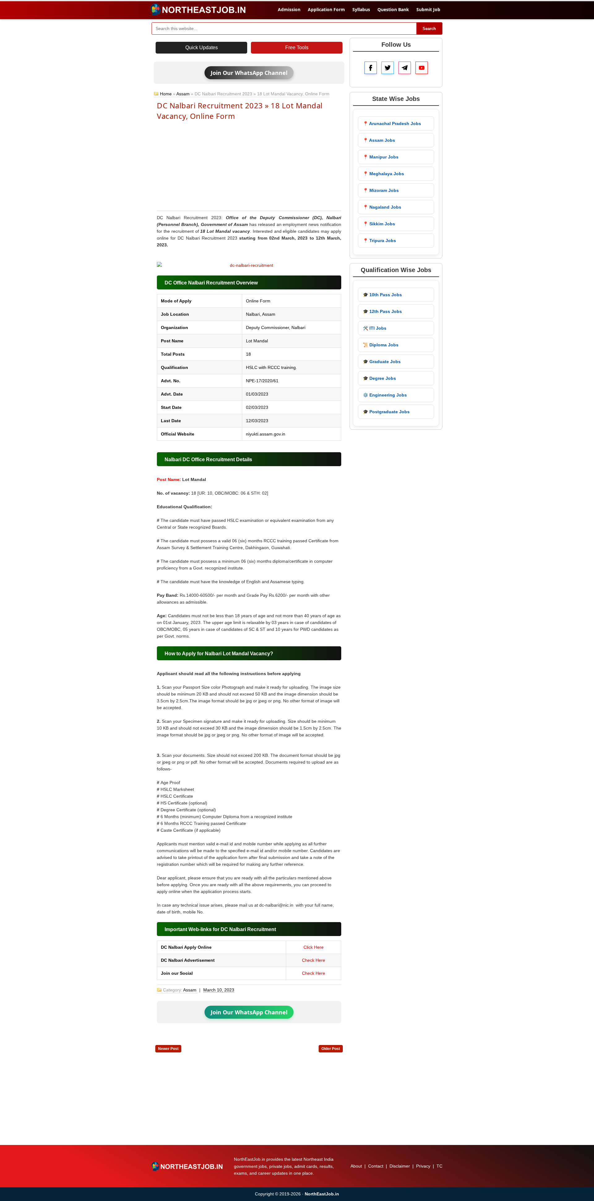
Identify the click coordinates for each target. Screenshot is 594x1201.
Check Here (313, 960)
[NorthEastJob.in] (188, 1166)
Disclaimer (400, 1166)
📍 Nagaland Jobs (382, 207)
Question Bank (393, 9)
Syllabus (361, 9)
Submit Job (428, 9)
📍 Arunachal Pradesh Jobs (392, 123)
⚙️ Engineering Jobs (385, 394)
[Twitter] (387, 68)
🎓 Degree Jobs (379, 378)
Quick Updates (201, 47)
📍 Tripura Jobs (379, 240)
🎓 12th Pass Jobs (382, 311)
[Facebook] (370, 68)
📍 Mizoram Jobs (381, 190)
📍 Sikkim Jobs (379, 223)
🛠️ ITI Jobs (374, 328)
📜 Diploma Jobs (380, 344)
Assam (183, 93)
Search (429, 28)
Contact (375, 1166)
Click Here (313, 947)
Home (166, 93)
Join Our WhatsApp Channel (249, 72)
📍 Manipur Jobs (380, 156)
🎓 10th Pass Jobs (382, 294)
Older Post (330, 1049)
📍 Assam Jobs (379, 140)
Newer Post (168, 1049)
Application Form (326, 9)
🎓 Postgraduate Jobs (386, 411)
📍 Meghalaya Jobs (383, 173)
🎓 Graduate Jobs (382, 361)
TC (439, 1166)
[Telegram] (404, 68)
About (356, 1166)
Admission (289, 9)
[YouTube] (421, 68)
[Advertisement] (249, 165)
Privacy (423, 1166)
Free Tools (296, 47)
